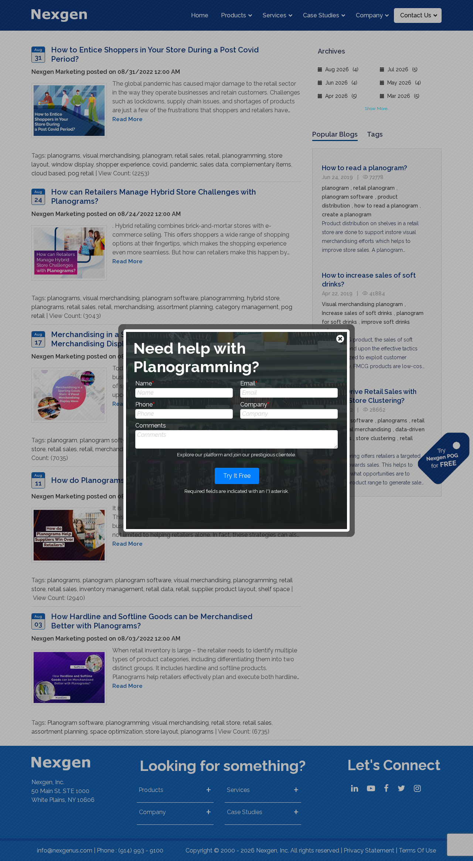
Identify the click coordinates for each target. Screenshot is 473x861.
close (341, 339)
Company (254, 404)
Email (248, 383)
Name (144, 383)
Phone (144, 404)
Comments (150, 425)
